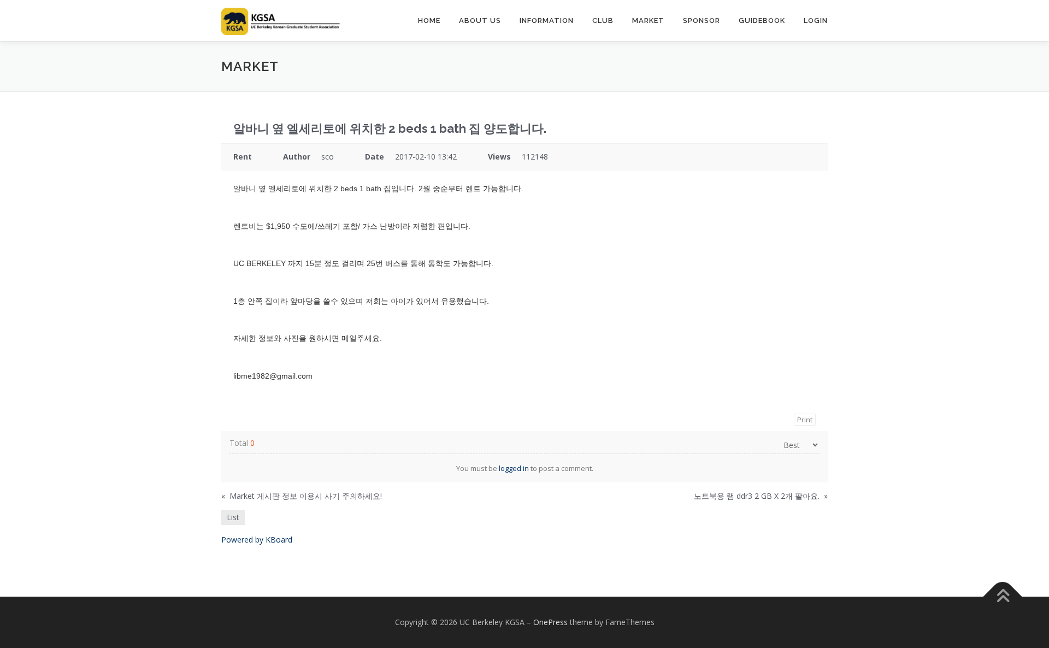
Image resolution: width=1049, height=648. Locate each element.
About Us (480, 20)
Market (648, 20)
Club (603, 20)
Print (804, 420)
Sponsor (701, 20)
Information (547, 20)
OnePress (550, 622)
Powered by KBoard (256, 539)
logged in (514, 468)
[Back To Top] (1002, 596)
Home (429, 20)
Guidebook (762, 20)
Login (816, 20)
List (233, 517)
